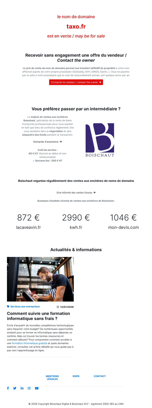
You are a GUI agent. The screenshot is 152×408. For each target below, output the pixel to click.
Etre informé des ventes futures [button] (74, 192)
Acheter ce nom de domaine (42, 4)
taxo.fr (76, 26)
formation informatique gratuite (29, 343)
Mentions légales (52, 377)
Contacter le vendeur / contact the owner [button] (74, 82)
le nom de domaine (76, 16)
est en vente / (76, 36)
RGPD (76, 376)
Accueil (20, 4)
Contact (100, 376)
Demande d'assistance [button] (45, 141)
